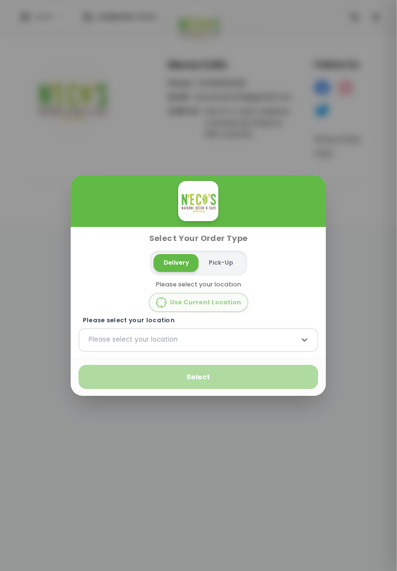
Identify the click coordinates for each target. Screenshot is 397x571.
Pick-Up (221, 262)
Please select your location (129, 320)
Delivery (176, 262)
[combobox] (90, 340)
